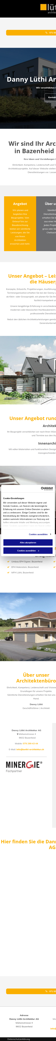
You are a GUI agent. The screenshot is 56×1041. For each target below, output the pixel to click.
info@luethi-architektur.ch (30, 749)
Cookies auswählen (38, 534)
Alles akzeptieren (28, 542)
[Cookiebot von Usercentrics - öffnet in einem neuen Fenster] (41, 488)
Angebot (20, 203)
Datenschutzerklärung (18, 1039)
